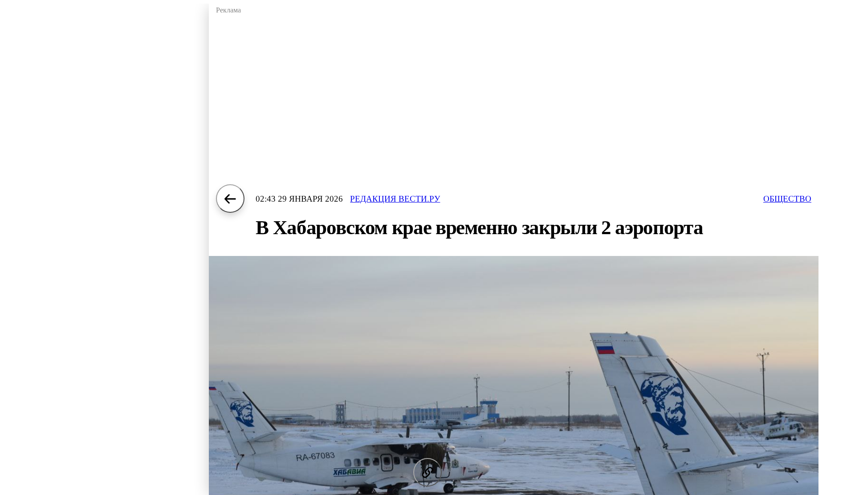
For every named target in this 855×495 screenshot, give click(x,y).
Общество (787, 199)
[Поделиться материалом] (427, 472)
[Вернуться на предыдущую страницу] (230, 198)
